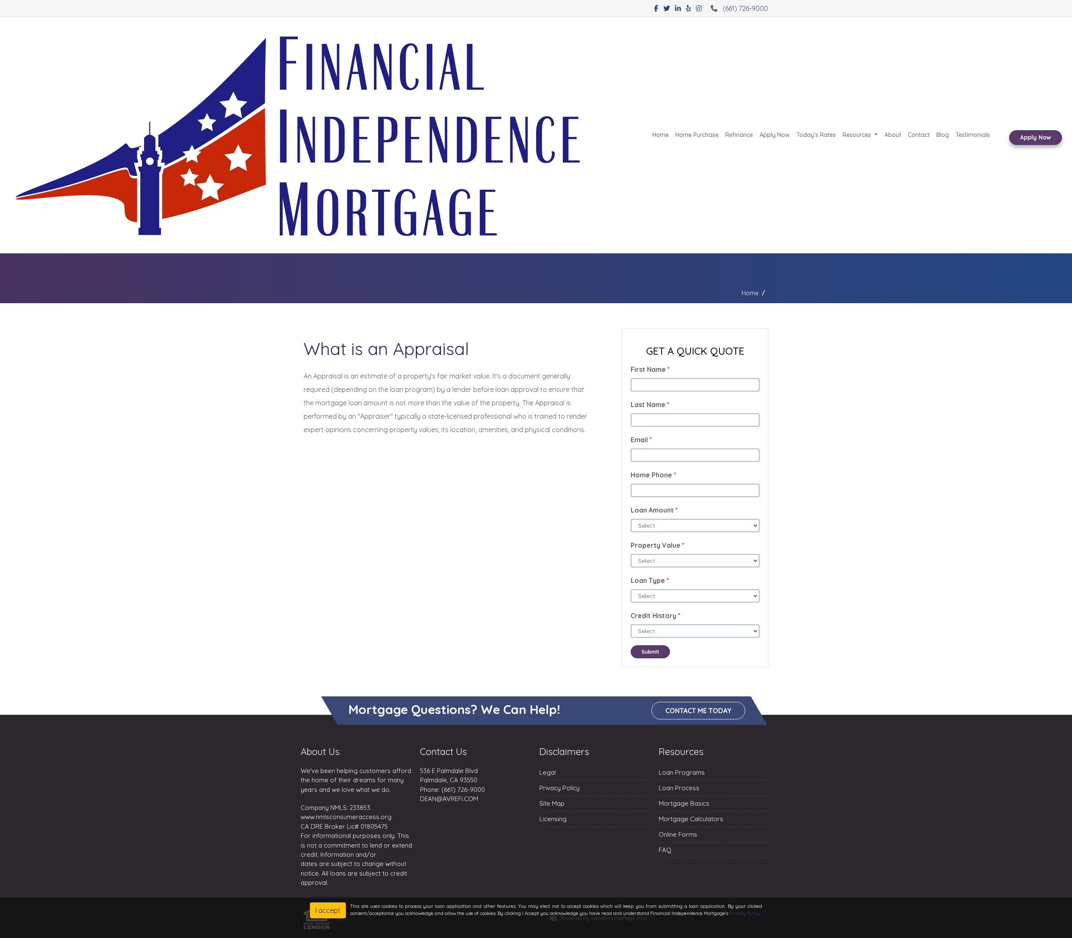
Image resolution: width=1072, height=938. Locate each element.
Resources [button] (858, 135)
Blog (942, 135)
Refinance (739, 135)
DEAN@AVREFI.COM (449, 799)
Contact (919, 135)
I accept (327, 910)
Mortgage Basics (684, 803)
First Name (650, 369)
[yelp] (688, 8)
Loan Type (650, 580)
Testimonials (973, 135)
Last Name (650, 404)
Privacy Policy (559, 788)
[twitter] (666, 8)
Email (641, 440)
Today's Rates (816, 135)
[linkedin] (678, 8)
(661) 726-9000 (745, 8)
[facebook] (656, 8)
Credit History (655, 615)
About (892, 135)
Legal (547, 772)
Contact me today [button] (698, 710)
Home (660, 135)
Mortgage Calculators (691, 819)
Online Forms (678, 834)
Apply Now (775, 135)
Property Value (658, 545)
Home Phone (653, 475)
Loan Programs (682, 772)
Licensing (553, 819)
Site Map (551, 803)
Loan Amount (654, 510)
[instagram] (699, 8)
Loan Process (679, 788)
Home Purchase (697, 135)
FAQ (665, 850)
